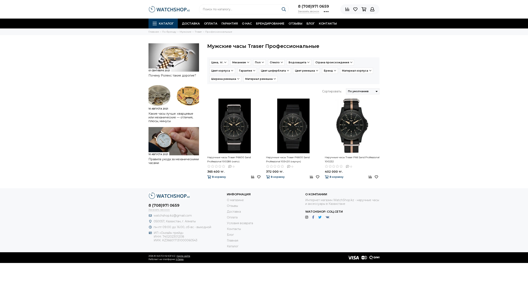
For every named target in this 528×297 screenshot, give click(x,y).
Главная (232, 240)
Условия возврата (240, 223)
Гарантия (230, 23)
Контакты (328, 23)
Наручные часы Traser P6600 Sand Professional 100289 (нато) (229, 159)
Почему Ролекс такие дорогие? (172, 75)
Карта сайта (183, 256)
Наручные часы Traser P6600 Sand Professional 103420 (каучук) (288, 159)
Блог (310, 23)
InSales (180, 259)
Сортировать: (332, 91)
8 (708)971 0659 (313, 6)
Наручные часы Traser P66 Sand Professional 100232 (352, 159)
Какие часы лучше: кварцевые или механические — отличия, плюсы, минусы (170, 117)
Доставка (191, 23)
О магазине (235, 200)
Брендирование (270, 23)
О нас (247, 23)
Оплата (210, 23)
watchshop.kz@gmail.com (173, 215)
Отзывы (295, 23)
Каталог (166, 23)
